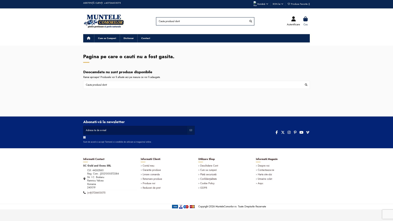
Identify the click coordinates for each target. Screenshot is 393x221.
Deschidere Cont (209, 165)
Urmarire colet (265, 179)
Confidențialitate (208, 179)
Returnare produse (152, 179)
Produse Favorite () (300, 4)
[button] (107, 38)
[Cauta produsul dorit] (250, 21)
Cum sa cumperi (208, 170)
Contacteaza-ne (266, 170)
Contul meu (148, 165)
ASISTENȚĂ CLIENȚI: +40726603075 (102, 3)
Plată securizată (208, 174)
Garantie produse (152, 170)
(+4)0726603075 (96, 192)
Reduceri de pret (151, 188)
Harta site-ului (265, 174)
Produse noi (149, 183)
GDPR (203, 188)
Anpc (260, 183)
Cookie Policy (207, 183)
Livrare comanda (151, 174)
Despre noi (263, 165)
